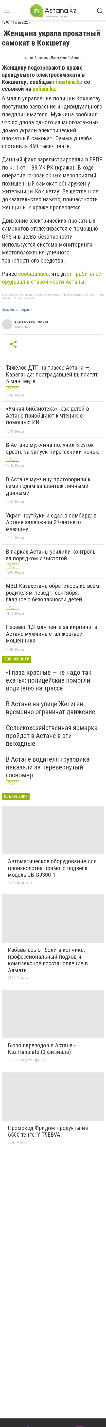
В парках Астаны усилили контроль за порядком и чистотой (51, 555)
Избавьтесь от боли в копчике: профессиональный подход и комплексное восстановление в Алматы (48, 960)
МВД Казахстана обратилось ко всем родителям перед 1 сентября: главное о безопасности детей (52, 592)
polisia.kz (44, 88)
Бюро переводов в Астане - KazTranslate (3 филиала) (42, 1049)
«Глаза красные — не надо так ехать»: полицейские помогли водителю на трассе (48, 680)
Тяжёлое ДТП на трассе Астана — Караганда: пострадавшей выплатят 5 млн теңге (52, 374)
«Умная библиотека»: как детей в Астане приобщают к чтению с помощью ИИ (47, 415)
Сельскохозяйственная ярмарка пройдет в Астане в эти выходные (52, 736)
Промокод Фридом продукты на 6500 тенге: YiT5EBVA (48, 1131)
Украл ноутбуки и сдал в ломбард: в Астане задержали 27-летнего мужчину (51, 522)
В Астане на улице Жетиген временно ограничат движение (50, 708)
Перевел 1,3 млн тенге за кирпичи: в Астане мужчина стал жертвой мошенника (51, 634)
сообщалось (33, 273)
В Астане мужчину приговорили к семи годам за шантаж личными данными (48, 486)
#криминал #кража (17, 310)
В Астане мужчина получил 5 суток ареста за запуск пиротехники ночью (53, 448)
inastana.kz (69, 81)
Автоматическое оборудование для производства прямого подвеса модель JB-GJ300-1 (52, 868)
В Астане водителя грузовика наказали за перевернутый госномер (47, 767)
